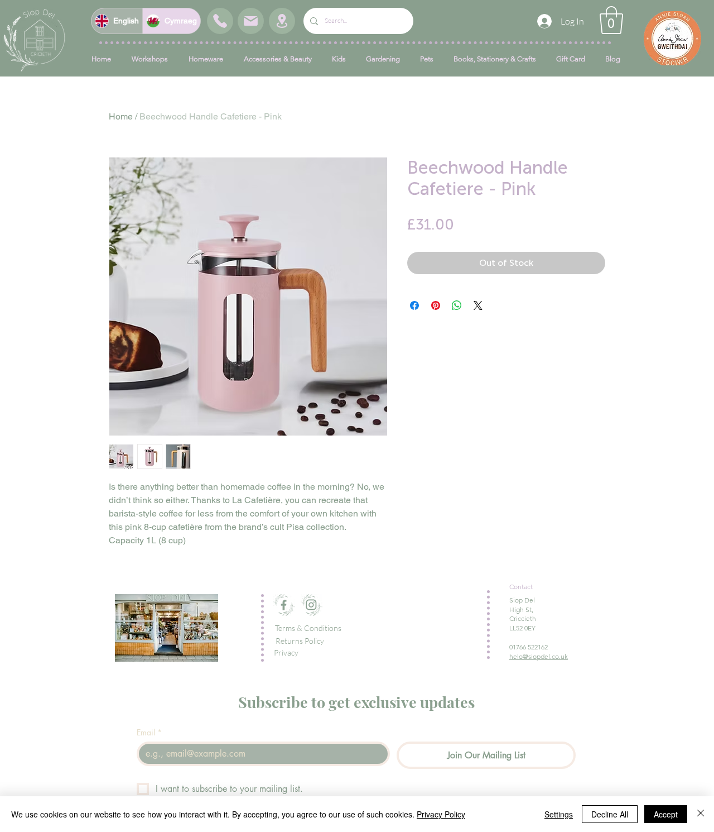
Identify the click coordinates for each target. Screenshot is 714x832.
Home (121, 116)
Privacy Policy (441, 814)
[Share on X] (478, 305)
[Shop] (220, 21)
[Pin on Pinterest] (435, 305)
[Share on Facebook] (414, 305)
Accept (666, 814)
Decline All (609, 814)
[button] (611, 20)
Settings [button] (558, 814)
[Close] (700, 814)
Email (149, 732)
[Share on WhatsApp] (457, 305)
